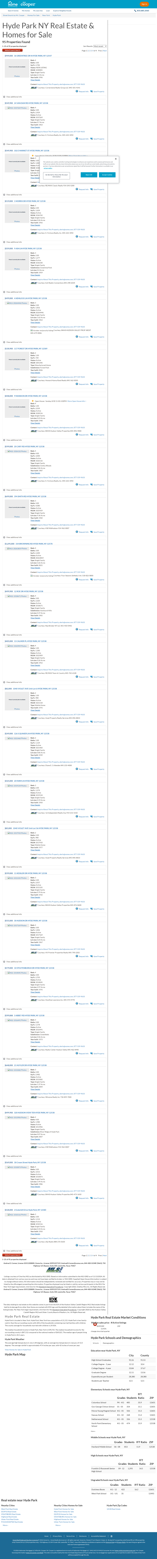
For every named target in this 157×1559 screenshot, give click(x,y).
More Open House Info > (78, 156)
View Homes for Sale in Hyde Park (18, 1350)
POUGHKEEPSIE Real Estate (12, 1522)
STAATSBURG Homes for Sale (65, 1517)
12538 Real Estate (113, 1509)
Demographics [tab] (108, 1343)
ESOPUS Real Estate (8, 1512)
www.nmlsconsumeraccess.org (125, 1550)
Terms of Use (70, 1536)
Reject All (89, 175)
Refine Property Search (12, 50)
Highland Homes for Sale (63, 1519)
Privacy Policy (57, 1536)
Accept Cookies (107, 175)
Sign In (144, 4)
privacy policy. (48, 168)
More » (93, 1431)
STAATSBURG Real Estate (10, 1514)
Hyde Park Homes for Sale (64, 1509)
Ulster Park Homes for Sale (64, 1522)
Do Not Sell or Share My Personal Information (57, 176)
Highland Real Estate (9, 1517)
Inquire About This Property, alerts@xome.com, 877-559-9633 (61, 84)
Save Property (99, 91)
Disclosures (83, 1536)
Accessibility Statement (98, 1536)
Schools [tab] (96, 1343)
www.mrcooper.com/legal (34, 1553)
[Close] (115, 159)
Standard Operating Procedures (51, 1287)
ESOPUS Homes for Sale (63, 1514)
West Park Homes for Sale (64, 1512)
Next (105, 51)
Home (46, 1536)
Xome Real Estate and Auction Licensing (25, 1540)
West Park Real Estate (9, 1509)
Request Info (84, 91)
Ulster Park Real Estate (10, 1519)
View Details (35, 80)
